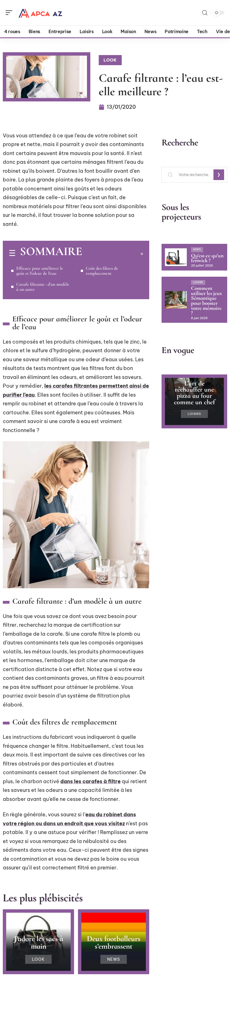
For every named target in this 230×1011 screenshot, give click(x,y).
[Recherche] (205, 12)
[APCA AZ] (40, 12)
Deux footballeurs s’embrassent (113, 942)
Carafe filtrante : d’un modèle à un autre (42, 286)
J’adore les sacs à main (38, 942)
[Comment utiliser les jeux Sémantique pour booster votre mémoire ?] (176, 299)
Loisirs (198, 282)
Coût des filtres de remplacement (102, 270)
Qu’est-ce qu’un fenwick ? (207, 258)
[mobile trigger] (10, 12)
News (113, 959)
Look (110, 60)
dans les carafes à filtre (90, 781)
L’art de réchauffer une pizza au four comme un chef (194, 392)
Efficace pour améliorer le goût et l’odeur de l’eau (39, 270)
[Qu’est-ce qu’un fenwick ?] (176, 257)
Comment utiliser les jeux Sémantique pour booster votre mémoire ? (206, 300)
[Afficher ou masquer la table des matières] (112, 253)
